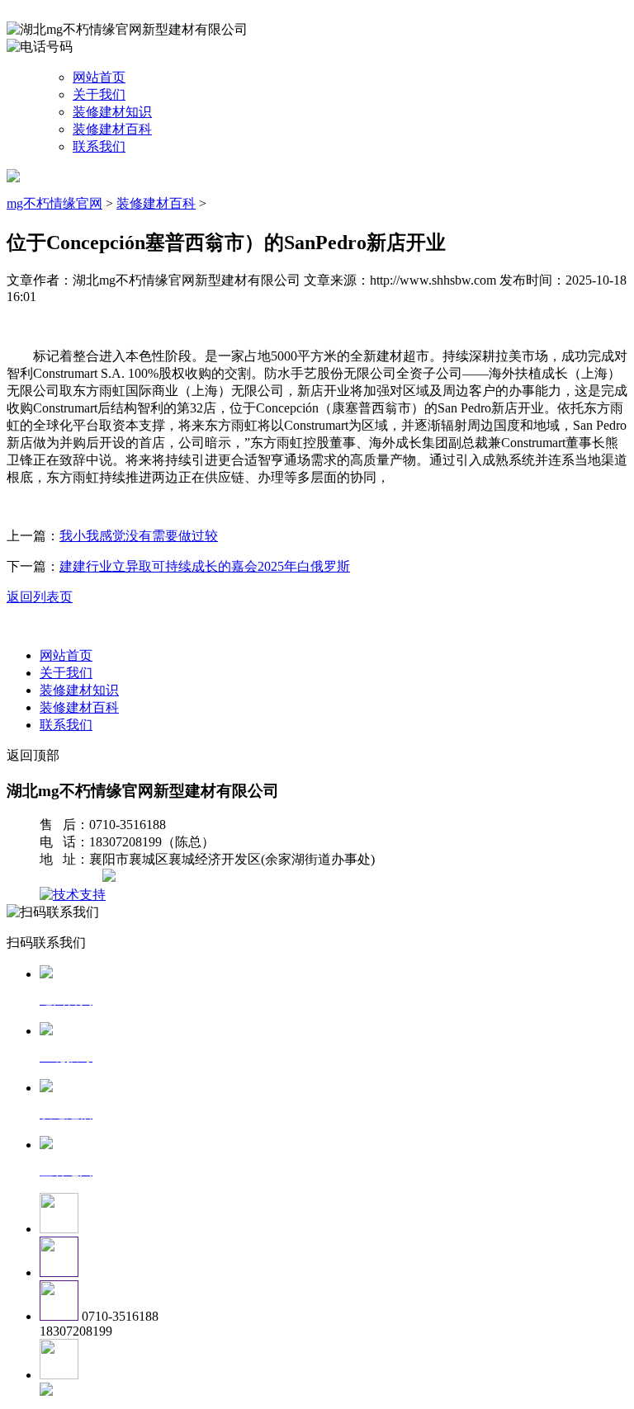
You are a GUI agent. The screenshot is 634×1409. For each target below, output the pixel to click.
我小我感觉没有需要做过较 (138, 536)
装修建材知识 (112, 112)
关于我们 (99, 94)
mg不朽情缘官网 (54, 203)
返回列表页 (40, 597)
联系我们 (99, 146)
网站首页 (99, 77)
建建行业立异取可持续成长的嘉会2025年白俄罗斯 (204, 566)
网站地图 (72, 877)
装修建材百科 (112, 129)
